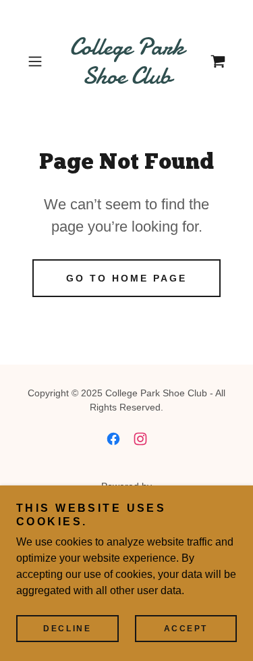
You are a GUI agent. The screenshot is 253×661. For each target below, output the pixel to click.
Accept (186, 628)
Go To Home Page (126, 278)
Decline (67, 628)
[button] (37, 61)
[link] (126, 61)
